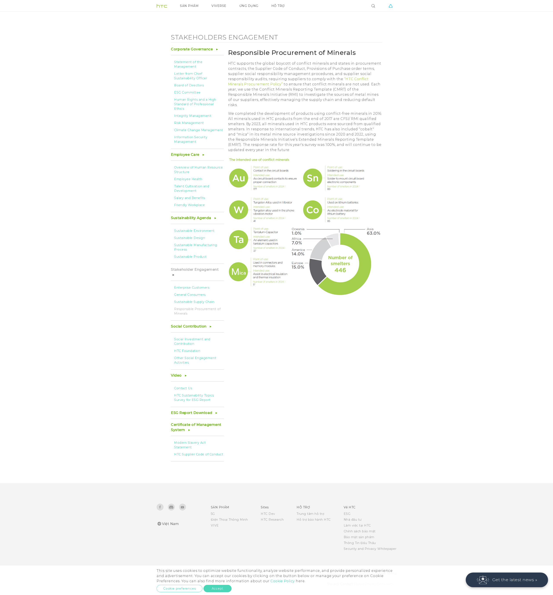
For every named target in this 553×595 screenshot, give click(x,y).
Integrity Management (192, 116)
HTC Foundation (187, 351)
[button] (507, 580)
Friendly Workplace (189, 205)
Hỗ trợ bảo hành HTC (314, 520)
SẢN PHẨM (189, 6)
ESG (347, 514)
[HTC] (162, 5)
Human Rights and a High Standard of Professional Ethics (195, 104)
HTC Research (272, 520)
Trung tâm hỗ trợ (310, 514)
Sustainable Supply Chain (194, 302)
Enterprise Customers (191, 288)
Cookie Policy (282, 581)
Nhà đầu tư (353, 520)
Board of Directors (189, 85)
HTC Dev (268, 514)
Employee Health (188, 179)
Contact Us (183, 388)
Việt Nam (170, 524)
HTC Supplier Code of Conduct (198, 454)
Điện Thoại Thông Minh (229, 520)
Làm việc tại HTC (357, 525)
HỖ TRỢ (278, 6)
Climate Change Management (198, 130)
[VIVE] (390, 6)
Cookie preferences (179, 588)
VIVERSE (218, 6)
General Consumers (190, 295)
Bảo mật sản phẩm (359, 537)
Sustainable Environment (194, 231)
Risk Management (189, 123)
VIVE (215, 525)
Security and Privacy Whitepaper (370, 549)
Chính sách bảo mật (360, 531)
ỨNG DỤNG (248, 6)
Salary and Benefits (189, 198)
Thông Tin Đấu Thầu (360, 543)
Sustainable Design (189, 238)
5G (213, 514)
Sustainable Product (190, 257)
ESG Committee (187, 92)
